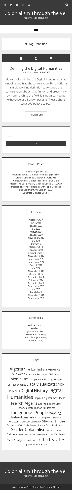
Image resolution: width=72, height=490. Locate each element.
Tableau (59, 434)
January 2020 (36, 234)
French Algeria (24, 403)
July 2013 (36, 289)
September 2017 (36, 258)
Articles (34, 328)
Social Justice (32, 435)
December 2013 (36, 283)
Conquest (58, 379)
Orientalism (36, 422)
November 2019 (36, 237)
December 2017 (36, 252)
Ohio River (52, 418)
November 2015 (36, 270)
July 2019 (36, 240)
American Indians (36, 369)
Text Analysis (16, 440)
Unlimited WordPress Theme (25, 486)
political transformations (45, 425)
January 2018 (36, 249)
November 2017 (36, 255)
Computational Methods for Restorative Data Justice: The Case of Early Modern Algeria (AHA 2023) (36, 182)
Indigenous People (29, 412)
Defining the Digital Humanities (36, 68)
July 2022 (36, 228)
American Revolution (36, 374)
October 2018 (36, 246)
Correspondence (17, 384)
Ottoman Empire (53, 421)
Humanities (40, 407)
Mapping (55, 413)
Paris (9, 425)
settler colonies (54, 430)
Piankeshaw (29, 425)
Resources (60, 425)
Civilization (54, 374)
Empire (38, 398)
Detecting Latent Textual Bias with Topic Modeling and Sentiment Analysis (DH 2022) (36, 188)
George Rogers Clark (49, 403)
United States (50, 439)
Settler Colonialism (29, 429)
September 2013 (36, 286)
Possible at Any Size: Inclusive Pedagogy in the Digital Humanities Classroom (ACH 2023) (36, 176)
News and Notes (34, 334)
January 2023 (36, 225)
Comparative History (40, 379)
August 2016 (36, 264)
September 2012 (36, 298)
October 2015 (36, 273)
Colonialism (18, 378)
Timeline (30, 440)
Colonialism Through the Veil (36, 13)
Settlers (12, 434)
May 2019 (36, 243)
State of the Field (45, 435)
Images (51, 407)
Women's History (40, 444)
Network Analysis (22, 417)
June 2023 (36, 222)
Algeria (16, 369)
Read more (38, 115)
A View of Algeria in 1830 (36, 171)
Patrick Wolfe (17, 425)
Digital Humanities (41, 71)
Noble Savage (41, 418)
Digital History (34, 390)
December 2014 (36, 277)
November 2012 (36, 295)
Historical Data (25, 407)
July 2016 (36, 267)
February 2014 (36, 280)
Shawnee (22, 435)
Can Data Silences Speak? (36, 192)
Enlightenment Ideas (53, 398)
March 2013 (36, 292)
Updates (28, 444)
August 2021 (36, 231)
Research (34, 340)
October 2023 (36, 219)
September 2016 (36, 261)
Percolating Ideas (34, 337)
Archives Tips (34, 325)
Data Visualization (43, 384)
